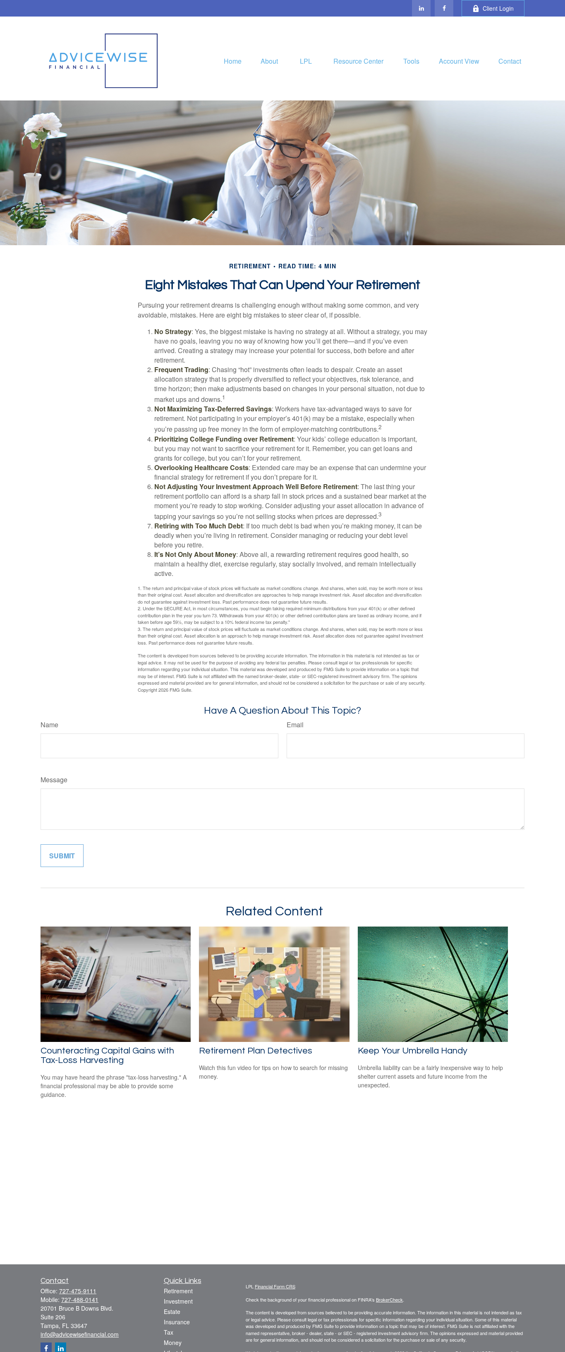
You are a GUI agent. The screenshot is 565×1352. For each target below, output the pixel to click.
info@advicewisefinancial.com (80, 1334)
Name (49, 724)
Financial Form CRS (275, 1286)
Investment (178, 1301)
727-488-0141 (79, 1299)
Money (173, 1342)
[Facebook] (444, 8)
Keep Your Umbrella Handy (412, 1051)
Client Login (498, 8)
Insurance (177, 1322)
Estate (172, 1311)
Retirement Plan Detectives (255, 1051)
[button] (232, 60)
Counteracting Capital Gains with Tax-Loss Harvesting (107, 1055)
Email (295, 724)
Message (54, 779)
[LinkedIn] (421, 8)
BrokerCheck (389, 1299)
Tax (168, 1332)
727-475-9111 (77, 1291)
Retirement (178, 1291)
